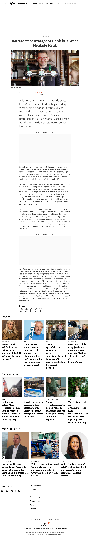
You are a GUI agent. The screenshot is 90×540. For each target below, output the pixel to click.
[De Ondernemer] (18, 3)
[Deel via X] (35, 310)
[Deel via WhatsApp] (26, 310)
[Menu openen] (5, 3)
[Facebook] (11, 491)
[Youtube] (19, 491)
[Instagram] (15, 491)
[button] (47, 529)
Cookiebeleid (26, 529)
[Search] (84, 3)
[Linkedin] (7, 491)
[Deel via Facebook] (30, 310)
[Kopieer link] (21, 310)
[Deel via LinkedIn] (40, 310)
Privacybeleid (36, 529)
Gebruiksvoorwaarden (61, 529)
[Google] (2, 491)
